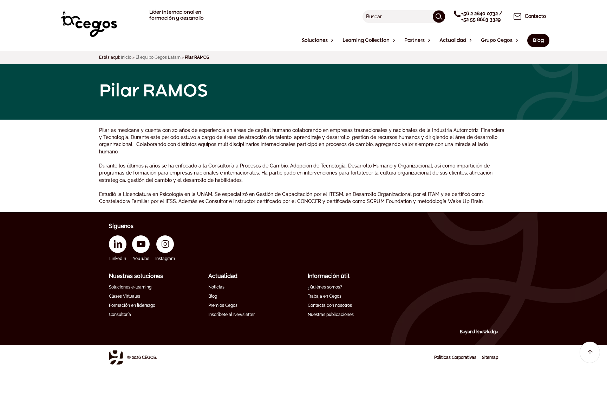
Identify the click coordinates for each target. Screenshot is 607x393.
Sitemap (490, 357)
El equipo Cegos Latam (158, 57)
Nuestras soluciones (136, 276)
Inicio (126, 57)
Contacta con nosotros (330, 305)
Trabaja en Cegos (324, 296)
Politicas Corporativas (455, 357)
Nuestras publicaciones (331, 314)
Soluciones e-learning (130, 287)
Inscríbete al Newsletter (231, 314)
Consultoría (120, 314)
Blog (212, 296)
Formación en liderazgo (132, 305)
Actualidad (222, 276)
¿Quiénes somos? (325, 287)
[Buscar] (439, 16)
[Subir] (590, 352)
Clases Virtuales (124, 296)
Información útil (329, 276)
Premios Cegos (222, 305)
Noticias (216, 287)
